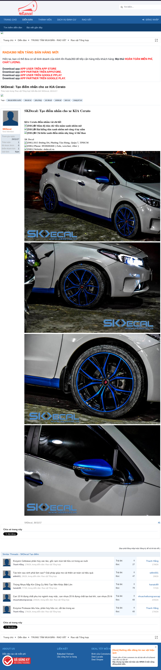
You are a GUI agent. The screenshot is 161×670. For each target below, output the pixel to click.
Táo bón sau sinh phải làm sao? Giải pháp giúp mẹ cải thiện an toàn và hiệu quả (53, 572)
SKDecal (45, 91)
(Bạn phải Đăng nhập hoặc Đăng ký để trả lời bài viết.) (139, 548)
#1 (159, 523)
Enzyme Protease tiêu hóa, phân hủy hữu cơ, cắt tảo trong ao (44, 608)
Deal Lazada (97, 657)
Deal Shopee (97, 659)
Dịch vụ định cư (66, 19)
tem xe (67, 100)
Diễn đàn (27, 19)
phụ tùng (38, 100)
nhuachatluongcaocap (22, 600)
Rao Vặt (87, 19)
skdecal (58, 100)
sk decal (48, 100)
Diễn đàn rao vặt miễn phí (14, 654)
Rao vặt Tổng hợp (23, 91)
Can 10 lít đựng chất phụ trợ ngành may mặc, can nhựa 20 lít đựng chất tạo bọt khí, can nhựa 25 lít (62, 596)
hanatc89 (17, 588)
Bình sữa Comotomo (101, 654)
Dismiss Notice (156, 647)
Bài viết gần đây (34, 27)
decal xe (28, 100)
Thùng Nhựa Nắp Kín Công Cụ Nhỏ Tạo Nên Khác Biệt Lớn (42, 584)
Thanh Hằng (18, 564)
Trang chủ (10, 19)
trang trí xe (78, 100)
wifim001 (17, 576)
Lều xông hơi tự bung (67, 657)
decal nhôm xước (14, 100)
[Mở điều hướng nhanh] (156, 40)
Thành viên (45, 19)
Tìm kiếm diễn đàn (13, 27)
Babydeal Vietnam (65, 654)
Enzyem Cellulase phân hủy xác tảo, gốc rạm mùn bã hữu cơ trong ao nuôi (50, 561)
